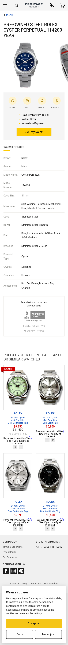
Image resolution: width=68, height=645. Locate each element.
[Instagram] (13, 571)
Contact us (35, 583)
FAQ (24, 583)
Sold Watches (51, 583)
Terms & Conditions (12, 547)
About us (14, 583)
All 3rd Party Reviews (34, 331)
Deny (20, 634)
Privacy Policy (9, 552)
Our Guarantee (10, 557)
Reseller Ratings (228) (34, 326)
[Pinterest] (21, 571)
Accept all (34, 623)
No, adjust (48, 634)
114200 (9, 15)
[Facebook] (6, 571)
